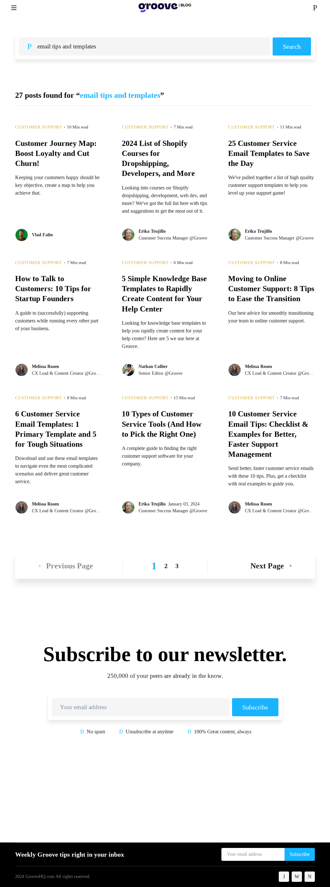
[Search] (315, 8)
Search (292, 46)
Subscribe (255, 707)
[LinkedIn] (310, 877)
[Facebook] (284, 877)
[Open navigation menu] (14, 8)
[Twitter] (297, 877)
